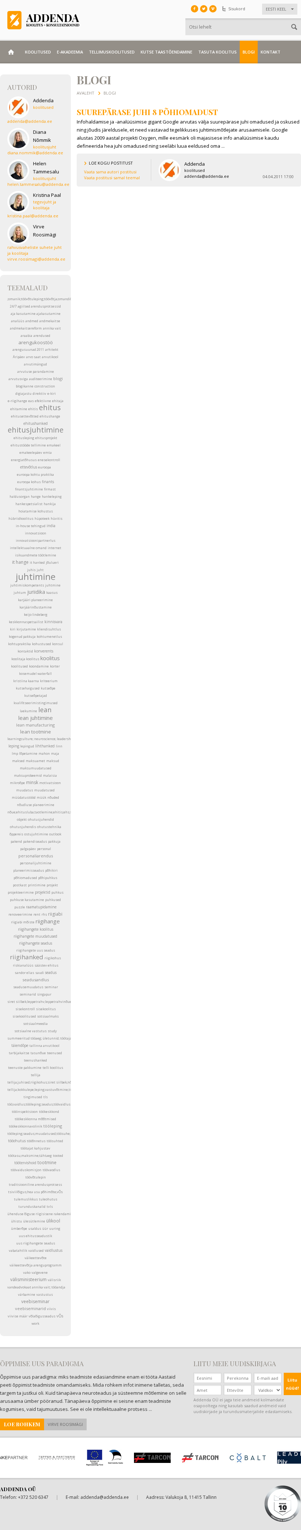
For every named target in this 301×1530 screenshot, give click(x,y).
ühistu (16, 1221)
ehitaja (58, 400)
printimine (37, 885)
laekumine (28, 711)
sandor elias (24, 972)
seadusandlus (35, 979)
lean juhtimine (35, 717)
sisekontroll (25, 1009)
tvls (50, 1206)
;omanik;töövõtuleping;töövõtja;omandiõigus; (43, 299)
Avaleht (85, 93)
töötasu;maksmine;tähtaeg (30, 1155)
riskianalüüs (23, 965)
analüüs (17, 321)
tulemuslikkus (26, 1199)
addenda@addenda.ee (104, 1497)
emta (47, 452)
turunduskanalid (32, 1206)
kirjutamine (26, 629)
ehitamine (18, 409)
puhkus (57, 892)
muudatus (24, 790)
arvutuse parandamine (35, 371)
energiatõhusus (24, 459)
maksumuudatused (35, 768)
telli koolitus (53, 1067)
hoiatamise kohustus (35, 511)
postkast (20, 885)
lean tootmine (35, 731)
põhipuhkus (47, 877)
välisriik (54, 1279)
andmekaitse (49, 321)
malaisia (50, 775)
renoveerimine (20, 914)
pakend (16, 841)
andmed (31, 321)
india (51, 525)
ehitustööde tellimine (28, 445)
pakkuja (54, 841)
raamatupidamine (41, 906)
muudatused (44, 790)
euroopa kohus (29, 481)
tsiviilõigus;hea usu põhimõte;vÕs (35, 1191)
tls (45, 1097)
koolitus (50, 658)
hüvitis (56, 518)
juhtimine (35, 576)
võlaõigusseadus (42, 1316)
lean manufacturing (35, 725)
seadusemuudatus (28, 987)
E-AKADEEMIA (70, 52)
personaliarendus (35, 855)
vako (26, 1272)
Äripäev (19, 356)
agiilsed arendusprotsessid (39, 306)
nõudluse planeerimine (35, 804)
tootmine (47, 1162)
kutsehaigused (28, 688)
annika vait (52, 328)
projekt (52, 885)
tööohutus (17, 1140)
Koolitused (38, 52)
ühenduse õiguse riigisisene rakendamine (41, 1213)
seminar (51, 987)
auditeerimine (40, 378)
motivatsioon (50, 782)
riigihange (48, 921)
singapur (44, 994)
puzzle (19, 907)
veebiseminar (35, 1301)
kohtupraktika (19, 643)
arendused (41, 335)
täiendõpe (19, 1045)
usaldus (34, 1228)
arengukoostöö (35, 342)
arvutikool (50, 356)
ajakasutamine (48, 313)
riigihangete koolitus (35, 929)
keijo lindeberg (35, 614)
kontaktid (25, 651)
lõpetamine (28, 753)
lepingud (27, 746)
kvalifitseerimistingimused (36, 702)
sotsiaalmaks (48, 1016)
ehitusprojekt (46, 437)
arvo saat (33, 356)
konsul (57, 643)
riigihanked (26, 957)
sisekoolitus (46, 1009)
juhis (31, 569)
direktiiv (39, 393)
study (52, 1031)
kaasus (52, 592)
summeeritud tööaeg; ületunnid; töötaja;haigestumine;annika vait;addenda (67, 1038)
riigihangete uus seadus (35, 950)
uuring (54, 1228)
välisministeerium (28, 1279)
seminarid (27, 994)
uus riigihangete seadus (35, 1243)
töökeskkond (49, 1111)
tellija (35, 1075)
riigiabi (55, 914)
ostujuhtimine (36, 834)
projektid (42, 892)
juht (40, 569)
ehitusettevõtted (25, 416)
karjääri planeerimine (35, 599)
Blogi (249, 52)
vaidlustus (53, 1250)
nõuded (53, 797)
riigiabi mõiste (23, 922)
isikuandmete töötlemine (35, 555)
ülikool (53, 1221)
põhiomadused (25, 877)
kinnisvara (53, 621)
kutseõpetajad (35, 695)
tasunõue (38, 1053)
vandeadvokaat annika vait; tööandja (36, 1287)
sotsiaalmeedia (35, 1023)
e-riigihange (17, 400)
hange (36, 496)
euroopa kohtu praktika (35, 474)
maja (55, 753)
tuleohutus (48, 1199)
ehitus (50, 407)
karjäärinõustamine (35, 607)
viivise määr (18, 1316)
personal (44, 848)
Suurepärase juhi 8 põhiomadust (147, 112)
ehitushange (50, 416)
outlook (55, 834)
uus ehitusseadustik (35, 1235)
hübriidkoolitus (20, 518)
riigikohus (52, 958)
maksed (18, 760)
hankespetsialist (29, 503)
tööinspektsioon (25, 1111)
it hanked (37, 562)
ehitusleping (24, 437)
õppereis (16, 834)
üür (45, 1228)
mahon (44, 753)
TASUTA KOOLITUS (217, 52)
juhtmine (53, 585)
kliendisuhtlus (49, 629)
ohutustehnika (49, 826)
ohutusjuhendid (41, 819)
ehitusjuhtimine (36, 430)
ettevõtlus (28, 467)
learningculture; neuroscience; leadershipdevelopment (51, 738)
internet (54, 547)
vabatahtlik (18, 1250)
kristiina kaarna (26, 680)
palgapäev (28, 848)
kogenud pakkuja (22, 636)
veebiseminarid (30, 1308)
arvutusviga (18, 378)
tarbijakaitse (19, 1053)
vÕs (60, 1315)
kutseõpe (48, 688)
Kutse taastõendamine (166, 52)
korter (55, 666)
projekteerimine (21, 892)
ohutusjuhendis (23, 826)
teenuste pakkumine (24, 1067)
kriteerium (49, 680)
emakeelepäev (30, 452)
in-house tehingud (31, 525)
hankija (50, 503)
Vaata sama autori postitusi (110, 171)
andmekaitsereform (26, 328)
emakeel (54, 445)
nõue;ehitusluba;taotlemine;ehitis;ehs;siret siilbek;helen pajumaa (60, 812)
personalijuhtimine (35, 863)
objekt (22, 819)
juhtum (20, 592)
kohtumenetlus (49, 636)
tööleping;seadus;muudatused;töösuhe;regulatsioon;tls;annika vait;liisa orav (68, 1133)
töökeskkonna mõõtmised (35, 1119)
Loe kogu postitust (111, 163)
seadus (51, 972)
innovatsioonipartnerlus (35, 540)
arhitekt (51, 349)
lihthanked (45, 746)
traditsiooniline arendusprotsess (35, 1184)
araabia (26, 335)
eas (31, 400)
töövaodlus (51, 1169)
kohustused (41, 643)
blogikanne (24, 386)
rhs (44, 914)
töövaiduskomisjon (26, 1169)
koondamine (39, 666)
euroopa (44, 467)
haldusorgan (20, 496)
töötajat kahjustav (35, 1148)
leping (13, 746)
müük (41, 797)
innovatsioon (35, 533)
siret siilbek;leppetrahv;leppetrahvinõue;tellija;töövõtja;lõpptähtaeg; (61, 1001)
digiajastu (23, 393)
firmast (50, 489)
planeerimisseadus (28, 870)
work (35, 1323)
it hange (20, 562)
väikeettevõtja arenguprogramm (36, 1265)
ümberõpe (19, 1228)
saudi (39, 972)
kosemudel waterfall (35, 673)
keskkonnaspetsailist (26, 621)
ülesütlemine (34, 1221)
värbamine (26, 1294)
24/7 (13, 306)
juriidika (36, 591)
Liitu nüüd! (292, 1384)
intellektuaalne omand (28, 547)
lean (44, 709)
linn (59, 746)
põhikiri (51, 870)
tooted (58, 1155)
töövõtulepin (35, 1177)
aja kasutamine (23, 313)
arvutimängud (35, 364)
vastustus (44, 1294)
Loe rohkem (22, 1424)
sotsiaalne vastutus (30, 1031)
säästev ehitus (46, 965)
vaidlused (36, 1250)
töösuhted (55, 1141)
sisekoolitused (24, 1016)
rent (36, 914)
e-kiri (51, 393)
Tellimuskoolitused (112, 52)
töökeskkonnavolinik (25, 1126)
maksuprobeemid (28, 775)
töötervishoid (25, 1162)
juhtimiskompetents (27, 585)
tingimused (32, 1097)
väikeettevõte (36, 1257)
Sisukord (236, 8)
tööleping (52, 1126)
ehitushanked (35, 423)
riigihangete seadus (35, 943)
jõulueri (52, 562)
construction (45, 386)
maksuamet (35, 760)
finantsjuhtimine (29, 489)
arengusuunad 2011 (28, 349)
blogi (58, 378)
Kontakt (270, 52)
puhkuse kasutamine (27, 899)
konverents (43, 651)
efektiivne (43, 400)
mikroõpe (17, 782)
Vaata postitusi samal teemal (112, 177)
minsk (32, 782)
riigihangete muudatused (35, 936)
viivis (51, 1308)
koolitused (19, 666)
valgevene (40, 1272)
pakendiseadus (35, 841)
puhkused (53, 899)
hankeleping (52, 496)
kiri (12, 629)
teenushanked (35, 1060)
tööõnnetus (36, 1141)
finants (48, 481)
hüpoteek (42, 518)
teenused (54, 1053)
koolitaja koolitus (25, 658)
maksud (52, 760)
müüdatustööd (24, 797)
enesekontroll (49, 459)
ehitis (33, 409)
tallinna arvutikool (44, 1045)
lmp (15, 753)
